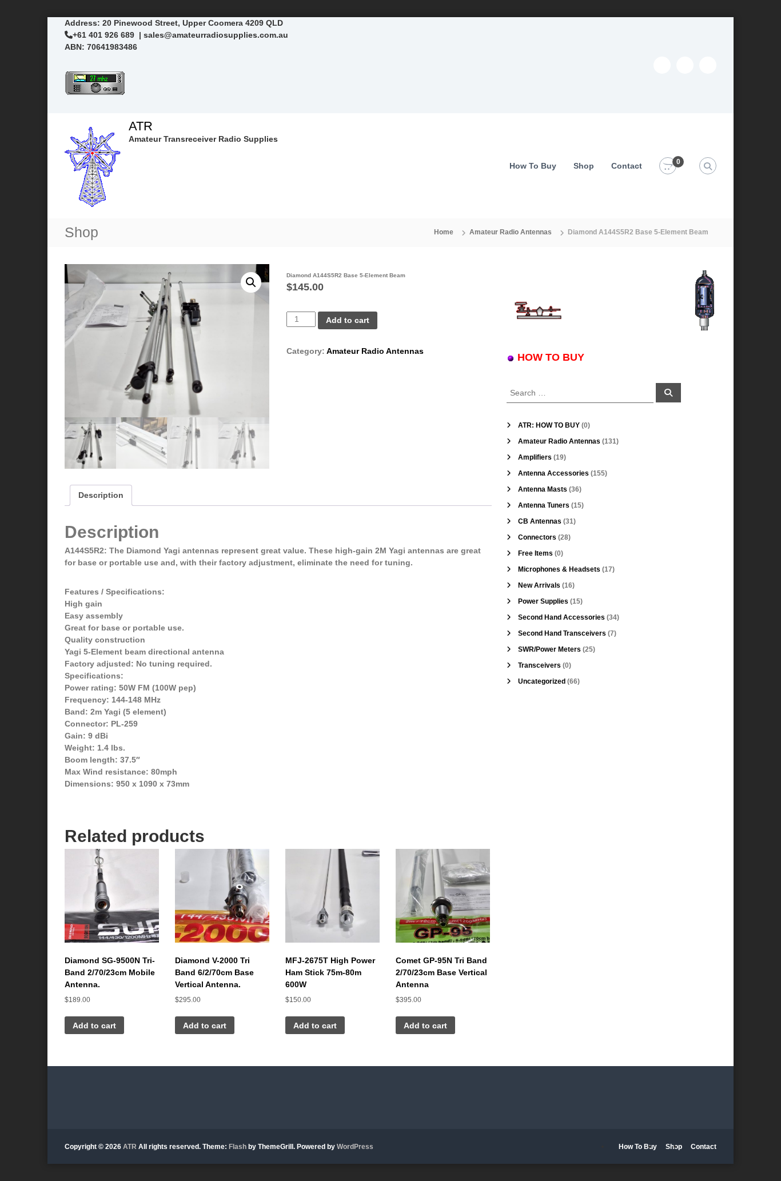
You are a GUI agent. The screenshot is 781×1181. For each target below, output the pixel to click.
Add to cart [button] (94, 1025)
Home (443, 232)
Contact (626, 165)
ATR (141, 126)
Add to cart (347, 320)
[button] (251, 282)
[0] (668, 166)
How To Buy (532, 165)
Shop (583, 165)
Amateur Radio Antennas (510, 232)
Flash (237, 1147)
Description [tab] (100, 495)
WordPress (355, 1147)
